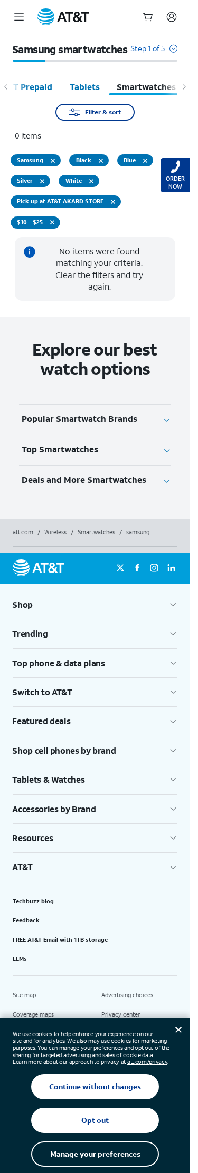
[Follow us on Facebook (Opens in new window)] (137, 568)
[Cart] (147, 16)
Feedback (26, 920)
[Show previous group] (6, 86)
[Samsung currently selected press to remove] (52, 160)
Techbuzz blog (33, 901)
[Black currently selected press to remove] (100, 160)
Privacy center (120, 1014)
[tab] (84, 86)
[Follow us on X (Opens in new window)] (120, 568)
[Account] (171, 17)
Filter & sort (103, 112)
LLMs (20, 958)
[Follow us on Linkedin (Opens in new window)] (171, 568)
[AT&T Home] (63, 16)
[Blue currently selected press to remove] (145, 160)
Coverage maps (33, 1014)
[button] (153, 53)
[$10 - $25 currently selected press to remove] (52, 222)
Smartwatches (96, 532)
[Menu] (19, 16)
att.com (23, 532)
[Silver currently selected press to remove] (42, 181)
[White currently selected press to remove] (91, 181)
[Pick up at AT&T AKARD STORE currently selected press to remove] (113, 201)
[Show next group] (183, 86)
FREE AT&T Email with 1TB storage (60, 939)
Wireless (55, 532)
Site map (24, 995)
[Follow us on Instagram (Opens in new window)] (154, 568)
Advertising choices (127, 995)
